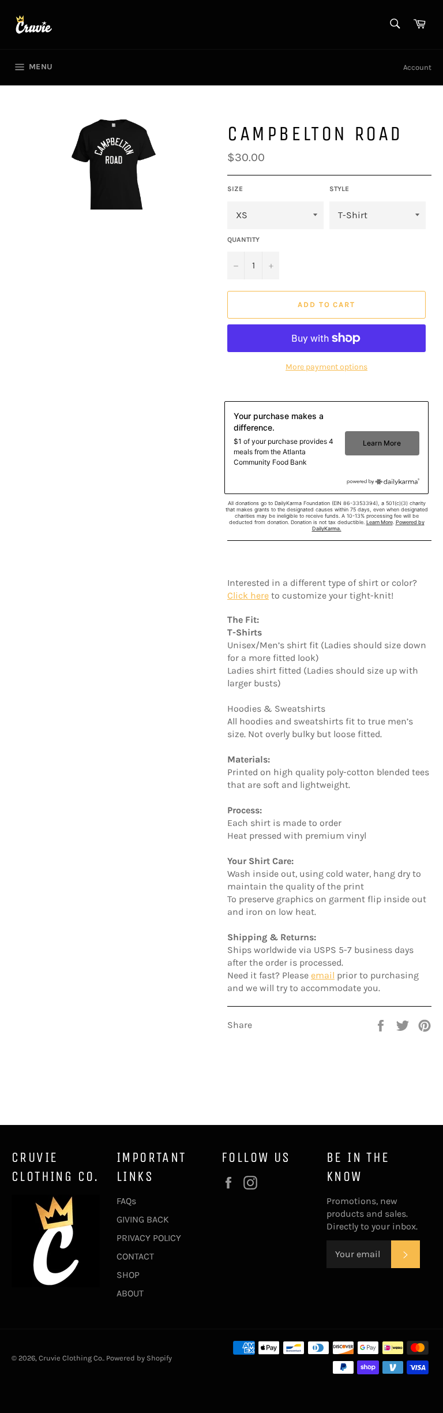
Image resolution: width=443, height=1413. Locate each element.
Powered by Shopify (139, 1358)
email (323, 975)
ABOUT (130, 1293)
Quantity (243, 239)
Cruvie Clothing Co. (71, 1358)
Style (339, 189)
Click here (248, 595)
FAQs (126, 1200)
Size (235, 189)
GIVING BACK (143, 1219)
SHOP (128, 1274)
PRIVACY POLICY (149, 1237)
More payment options (326, 367)
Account (417, 67)
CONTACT (135, 1256)
